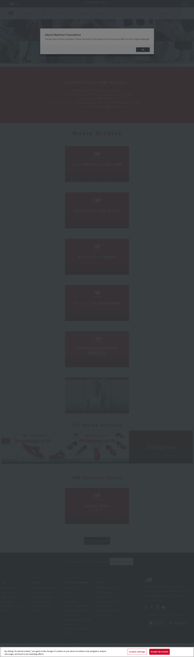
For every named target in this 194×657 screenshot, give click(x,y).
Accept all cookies (159, 651)
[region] (97, 652)
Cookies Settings (137, 651)
